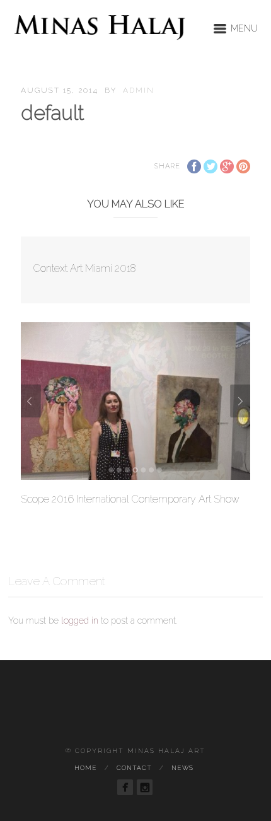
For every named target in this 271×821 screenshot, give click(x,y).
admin (138, 90)
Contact (134, 767)
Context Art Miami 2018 (84, 268)
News (182, 767)
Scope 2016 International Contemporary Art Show (130, 499)
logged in (79, 620)
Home (85, 767)
